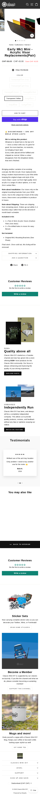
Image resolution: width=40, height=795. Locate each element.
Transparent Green (11, 92)
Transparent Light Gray (20, 86)
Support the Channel (20, 688)
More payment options (20, 125)
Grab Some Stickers (20, 627)
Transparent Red (29, 92)
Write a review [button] (20, 294)
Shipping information (20, 253)
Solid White (13, 105)
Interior (27, 45)
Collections (19, 45)
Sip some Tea (20, 747)
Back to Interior (21, 544)
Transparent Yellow (13, 98)
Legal (19, 768)
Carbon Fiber (26, 105)
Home (11, 45)
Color (20, 75)
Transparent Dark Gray (20, 79)
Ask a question (20, 258)
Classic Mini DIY (19, 763)
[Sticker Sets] (20, 601)
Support (19, 773)
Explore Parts (12, 373)
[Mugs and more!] (20, 712)
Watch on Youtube (14, 429)
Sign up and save (19, 778)
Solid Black (29, 98)
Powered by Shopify (20, 793)
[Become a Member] (20, 651)
